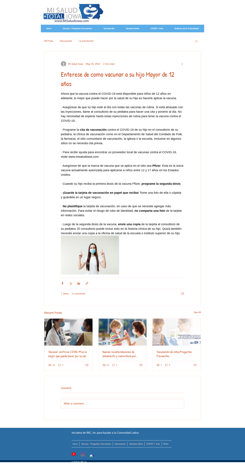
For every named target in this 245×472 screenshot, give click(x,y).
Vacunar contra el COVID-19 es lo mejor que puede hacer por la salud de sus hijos (68, 354)
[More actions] (182, 64)
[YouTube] (74, 454)
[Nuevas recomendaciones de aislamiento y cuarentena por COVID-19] (122, 332)
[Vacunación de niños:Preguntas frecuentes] (176, 332)
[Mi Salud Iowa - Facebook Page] (92, 457)
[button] (196, 41)
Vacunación (66, 41)
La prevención (86, 41)
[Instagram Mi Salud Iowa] (83, 454)
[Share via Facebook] (62, 283)
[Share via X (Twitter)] (70, 283)
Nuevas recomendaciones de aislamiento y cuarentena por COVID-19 (119, 354)
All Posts (48, 41)
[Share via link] (86, 283)
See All (197, 312)
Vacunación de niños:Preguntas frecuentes (174, 354)
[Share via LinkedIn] (78, 283)
